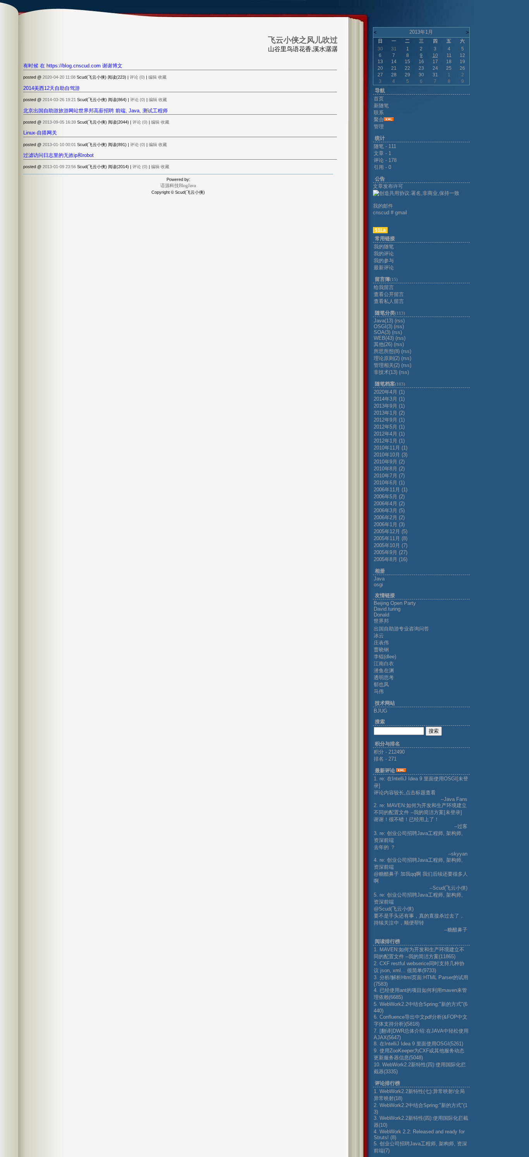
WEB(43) (384, 338)
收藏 (162, 77)
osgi (378, 584)
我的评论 (384, 254)
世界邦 (381, 621)
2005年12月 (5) (390, 531)
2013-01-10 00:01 (59, 144)
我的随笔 (384, 247)
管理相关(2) (387, 365)
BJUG (380, 711)
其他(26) (383, 344)
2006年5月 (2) (389, 496)
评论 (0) (137, 77)
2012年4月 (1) (389, 434)
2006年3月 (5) (389, 510)
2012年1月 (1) (389, 441)
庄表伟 (381, 643)
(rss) (400, 321)
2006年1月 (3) (389, 524)
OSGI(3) (383, 326)
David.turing (387, 609)
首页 (379, 99)
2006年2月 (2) (389, 517)
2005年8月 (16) (390, 559)
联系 (379, 112)
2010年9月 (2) (389, 462)
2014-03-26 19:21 (59, 99)
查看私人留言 (389, 301)
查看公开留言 (389, 294)
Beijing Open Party (395, 603)
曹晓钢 (381, 650)
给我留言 (384, 287)
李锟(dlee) (385, 656)
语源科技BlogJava (178, 185)
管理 (379, 126)
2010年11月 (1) (390, 448)
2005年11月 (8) (390, 538)
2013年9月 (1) (389, 406)
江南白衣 (384, 663)
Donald (381, 615)
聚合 (379, 119)
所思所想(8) (387, 351)
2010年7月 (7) (389, 476)
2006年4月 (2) (389, 503)
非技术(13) (385, 372)
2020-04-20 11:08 (59, 77)
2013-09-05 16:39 (59, 122)
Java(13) (383, 321)
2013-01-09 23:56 (59, 166)
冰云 (379, 636)
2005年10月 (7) (390, 545)
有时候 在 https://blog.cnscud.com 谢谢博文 (72, 66)
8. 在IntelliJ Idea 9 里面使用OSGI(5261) (418, 1044)
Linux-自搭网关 (40, 133)
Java (379, 579)
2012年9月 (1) (389, 420)
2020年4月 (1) (389, 392)
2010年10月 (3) (390, 455)
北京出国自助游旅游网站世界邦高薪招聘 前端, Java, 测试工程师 (95, 111)
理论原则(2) (387, 358)
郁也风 (381, 684)
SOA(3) (382, 332)
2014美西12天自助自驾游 (51, 88)
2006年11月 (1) (390, 489)
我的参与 (384, 260)
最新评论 (384, 267)
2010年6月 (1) (389, 483)
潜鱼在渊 (384, 670)
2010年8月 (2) (389, 469)
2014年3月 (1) (389, 399)
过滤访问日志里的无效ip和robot (58, 155)
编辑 (152, 77)
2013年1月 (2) (389, 413)
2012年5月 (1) (389, 427)
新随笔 (381, 105)
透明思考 (384, 677)
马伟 (379, 691)
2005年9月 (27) (390, 552)
